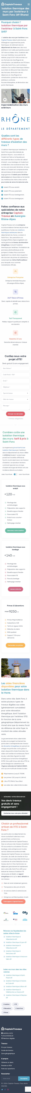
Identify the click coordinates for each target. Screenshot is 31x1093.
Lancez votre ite (15, 589)
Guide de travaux (7, 1050)
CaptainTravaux (6, 40)
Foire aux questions (8, 1068)
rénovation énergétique (11, 746)
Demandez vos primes (15, 645)
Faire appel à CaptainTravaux (13, 901)
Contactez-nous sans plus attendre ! (16, 813)
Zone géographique (8, 1053)
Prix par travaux (6, 1047)
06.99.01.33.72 (8, 1033)
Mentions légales (9, 1038)
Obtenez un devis (7, 1062)
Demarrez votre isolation (15, 530)
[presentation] (5, 100)
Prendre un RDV (6, 1065)
